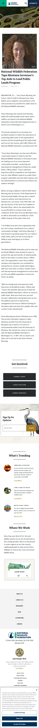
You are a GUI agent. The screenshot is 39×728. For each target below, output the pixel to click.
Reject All (19, 718)
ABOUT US (19, 594)
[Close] (36, 690)
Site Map (20, 680)
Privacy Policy (20, 675)
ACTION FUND (20, 618)
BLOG (19, 612)
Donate (33, 3)
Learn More (18, 481)
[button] (31, 428)
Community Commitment (20, 685)
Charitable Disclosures (20, 678)
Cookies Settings (19, 712)
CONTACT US (19, 600)
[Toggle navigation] (3, 3)
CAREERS (19, 624)
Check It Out (18, 516)
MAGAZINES (19, 606)
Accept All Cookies (20, 724)
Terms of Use (20, 673)
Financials (20, 683)
